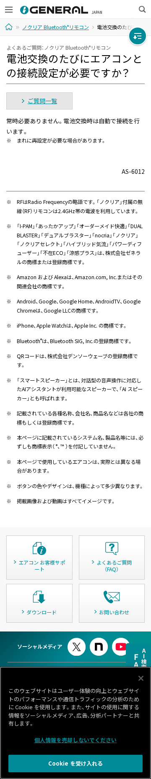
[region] (75, 723)
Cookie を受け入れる (75, 763)
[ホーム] (10, 26)
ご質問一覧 (42, 101)
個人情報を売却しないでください (75, 740)
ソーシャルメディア (39, 646)
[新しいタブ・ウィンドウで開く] (77, 641)
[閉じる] (141, 678)
